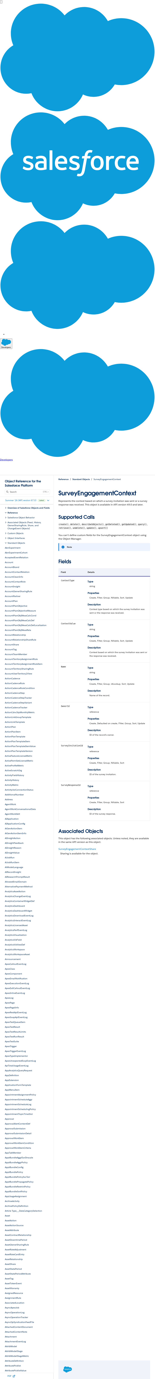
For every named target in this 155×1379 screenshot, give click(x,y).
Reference (63, 479)
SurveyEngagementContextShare (77, 849)
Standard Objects (81, 479)
